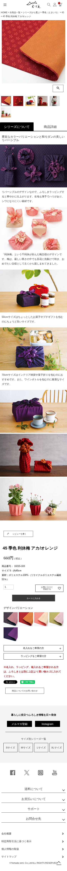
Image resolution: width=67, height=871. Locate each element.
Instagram (47, 723)
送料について (33, 789)
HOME (4, 12)
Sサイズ (10, 747)
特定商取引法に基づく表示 (16, 841)
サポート (34, 809)
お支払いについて (33, 799)
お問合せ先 (33, 818)
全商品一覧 (15, 12)
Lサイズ (41, 747)
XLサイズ (56, 747)
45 (63, 12)
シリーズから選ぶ (31, 12)
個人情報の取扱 (10, 848)
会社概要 (6, 833)
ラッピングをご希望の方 (33, 656)
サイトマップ (8, 856)
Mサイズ (26, 747)
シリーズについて (17, 127)
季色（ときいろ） (50, 12)
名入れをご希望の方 (33, 648)
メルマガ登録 (19, 723)
